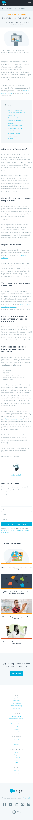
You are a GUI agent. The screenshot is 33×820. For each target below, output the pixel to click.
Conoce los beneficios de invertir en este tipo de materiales (14, 135)
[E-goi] (4, 3)
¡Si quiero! (16, 674)
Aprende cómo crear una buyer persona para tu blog (16, 568)
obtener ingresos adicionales (13, 419)
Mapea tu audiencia (13, 118)
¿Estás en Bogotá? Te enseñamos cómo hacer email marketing (16, 593)
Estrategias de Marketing (16, 14)
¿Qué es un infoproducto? (15, 110)
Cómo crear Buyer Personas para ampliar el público (16, 618)
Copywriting (18, 22)
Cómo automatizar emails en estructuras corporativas (16, 642)
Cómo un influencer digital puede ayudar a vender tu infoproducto (15, 128)
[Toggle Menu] (29, 3)
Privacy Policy (27, 798)
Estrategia (14, 24)
